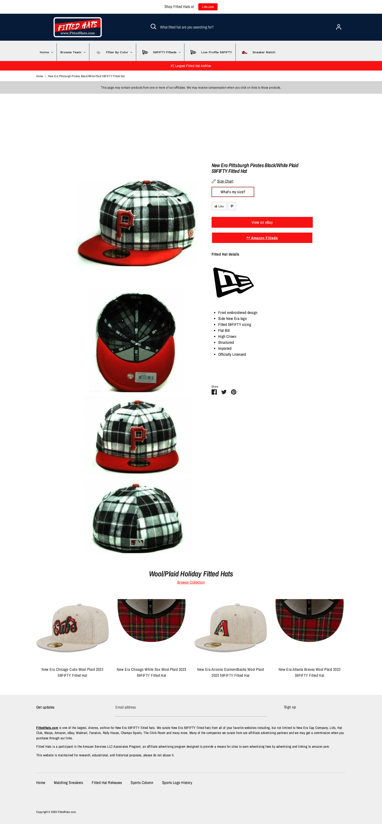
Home (40, 782)
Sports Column (142, 782)
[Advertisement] (132, 125)
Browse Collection (191, 582)
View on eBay (262, 222)
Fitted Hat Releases (107, 782)
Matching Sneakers (68, 782)
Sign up (290, 707)
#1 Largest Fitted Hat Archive (191, 65)
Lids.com (208, 6)
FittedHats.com (67, 812)
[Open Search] (153, 26)
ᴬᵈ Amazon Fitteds (262, 237)
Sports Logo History (177, 782)
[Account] (338, 25)
